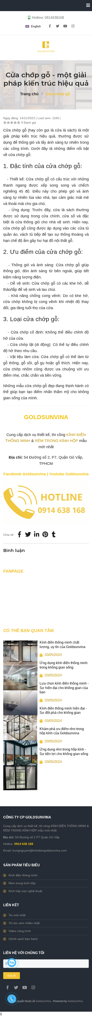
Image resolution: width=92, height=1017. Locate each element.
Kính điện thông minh (23, 875)
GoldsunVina (43, 1001)
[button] (34, 26)
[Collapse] (86, 5)
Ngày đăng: (11, 118)
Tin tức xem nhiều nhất (24, 923)
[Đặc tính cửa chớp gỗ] (46, 484)
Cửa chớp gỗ (58, 94)
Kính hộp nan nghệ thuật (25, 891)
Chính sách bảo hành (23, 939)
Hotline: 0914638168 (48, 17)
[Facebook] (19, 534)
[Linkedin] (36, 534)
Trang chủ (29, 94)
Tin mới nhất (17, 915)
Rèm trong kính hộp (22, 883)
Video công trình (20, 931)
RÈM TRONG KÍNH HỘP (56, 441)
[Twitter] (28, 534)
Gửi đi (11, 975)
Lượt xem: (44, 118)
